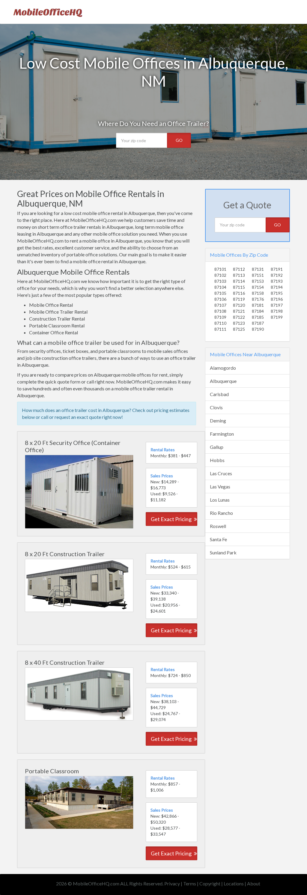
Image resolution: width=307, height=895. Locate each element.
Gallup (216, 447)
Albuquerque (223, 381)
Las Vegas (220, 486)
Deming (218, 420)
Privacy (172, 883)
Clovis (216, 407)
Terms (189, 883)
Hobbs (217, 460)
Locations (234, 883)
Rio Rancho (221, 513)
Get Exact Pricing (171, 519)
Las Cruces (221, 473)
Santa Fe (218, 539)
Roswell (218, 526)
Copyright (209, 883)
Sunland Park (223, 552)
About (253, 883)
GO (179, 140)
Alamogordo (223, 368)
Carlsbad (219, 394)
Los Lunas (220, 500)
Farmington (222, 434)
